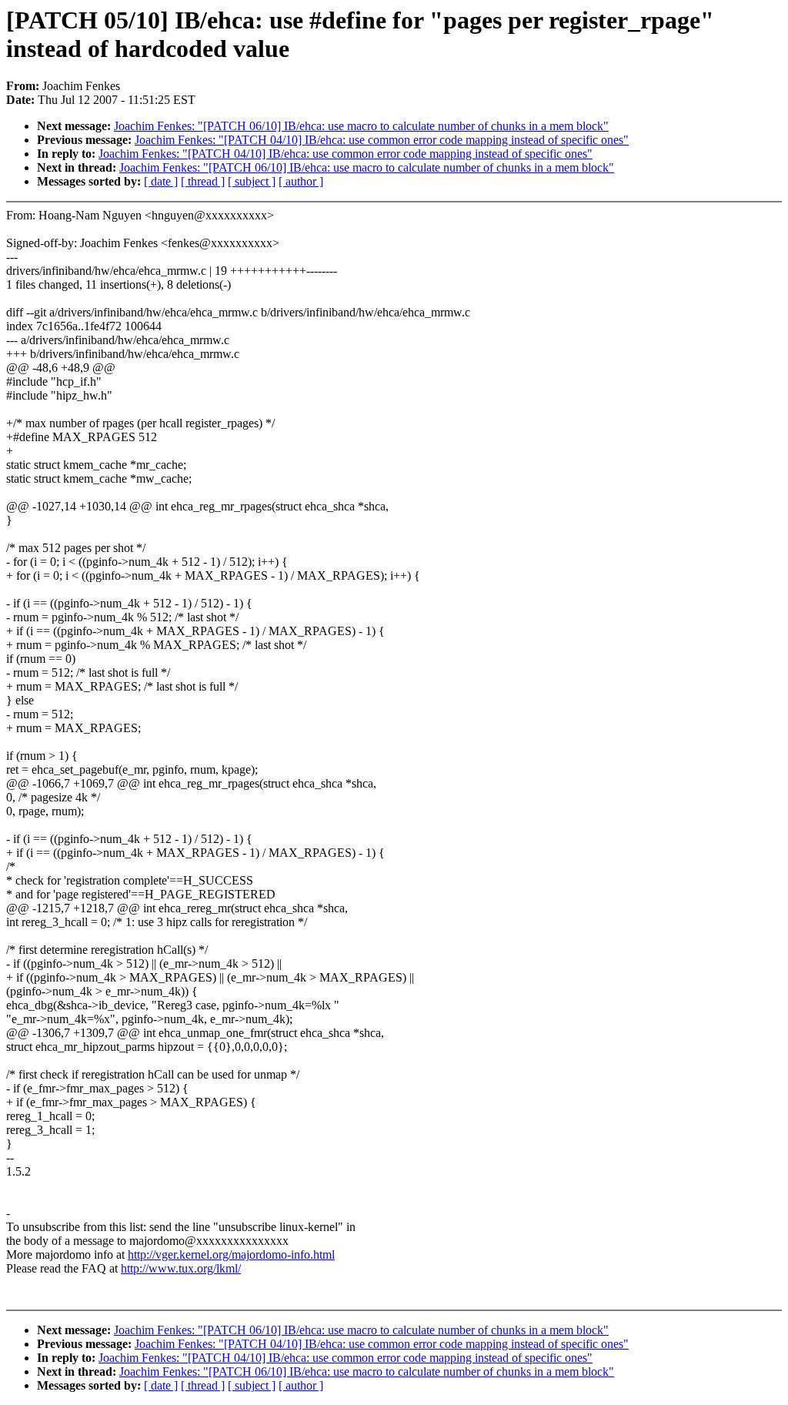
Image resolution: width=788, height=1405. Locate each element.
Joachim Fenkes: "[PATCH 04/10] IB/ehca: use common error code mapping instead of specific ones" (382, 139)
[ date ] (161, 181)
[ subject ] (251, 181)
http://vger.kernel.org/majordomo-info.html (231, 1254)
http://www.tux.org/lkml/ (181, 1268)
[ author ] (301, 181)
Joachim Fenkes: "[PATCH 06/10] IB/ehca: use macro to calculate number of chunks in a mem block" (361, 125)
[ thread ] (203, 181)
